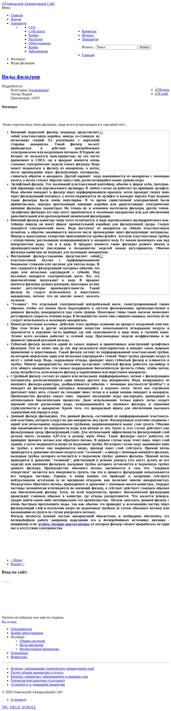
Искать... (88, 47)
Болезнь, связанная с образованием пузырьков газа (49, 676)
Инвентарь (19, 657)
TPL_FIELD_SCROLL (19, 707)
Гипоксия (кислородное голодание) (38, 680)
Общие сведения (32, 641)
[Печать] (162, 90)
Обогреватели (21, 629)
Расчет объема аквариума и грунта (37, 672)
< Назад (16, 560)
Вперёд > (18, 564)
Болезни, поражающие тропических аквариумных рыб (52, 668)
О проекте (18, 699)
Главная (88, 55)
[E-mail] (161, 94)
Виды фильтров (21, 77)
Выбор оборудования (27, 633)
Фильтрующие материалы (39, 649)
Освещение (19, 653)
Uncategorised (38, 90)
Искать (144, 47)
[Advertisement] (85, 544)
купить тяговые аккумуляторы (64, 524)
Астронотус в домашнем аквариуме (38, 684)
